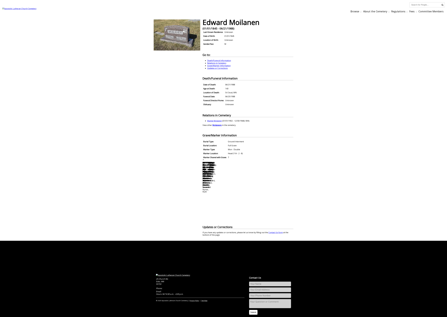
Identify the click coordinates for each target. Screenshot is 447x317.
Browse (354, 11)
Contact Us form (275, 232)
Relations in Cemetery (216, 63)
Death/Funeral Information (219, 60)
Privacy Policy (194, 301)
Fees (412, 11)
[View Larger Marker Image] (177, 50)
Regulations (398, 11)
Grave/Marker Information (219, 65)
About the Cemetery (375, 11)
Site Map (204, 301)
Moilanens (217, 125)
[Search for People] (443, 4)
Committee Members (431, 11)
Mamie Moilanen (214, 121)
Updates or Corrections (217, 68)
